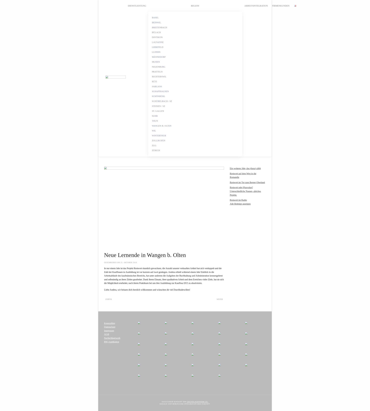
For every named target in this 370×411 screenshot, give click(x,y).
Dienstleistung (137, 6)
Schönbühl (158, 96)
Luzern (156, 52)
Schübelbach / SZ (162, 101)
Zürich (156, 150)
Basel (155, 17)
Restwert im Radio (238, 200)
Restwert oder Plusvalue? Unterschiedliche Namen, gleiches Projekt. (245, 191)
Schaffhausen (160, 91)
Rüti (154, 81)
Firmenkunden (280, 6)
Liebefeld (157, 47)
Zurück (108, 299)
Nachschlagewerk (112, 338)
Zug (154, 145)
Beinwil (156, 22)
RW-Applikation (111, 342)
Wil (154, 131)
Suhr (155, 116)
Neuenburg (158, 67)
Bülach (156, 32)
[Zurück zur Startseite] (115, 78)
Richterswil (159, 76)
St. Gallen (158, 111)
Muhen (156, 62)
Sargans (157, 86)
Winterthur (159, 135)
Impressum (109, 330)
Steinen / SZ (158, 106)
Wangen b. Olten (161, 126)
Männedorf (159, 57)
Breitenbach (159, 27)
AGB (106, 334)
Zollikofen (158, 140)
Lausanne (158, 42)
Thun (155, 121)
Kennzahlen (109, 323)
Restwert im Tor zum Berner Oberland (247, 182)
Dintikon (157, 37)
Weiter (220, 299)
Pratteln (157, 72)
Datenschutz (109, 327)
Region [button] (195, 6)
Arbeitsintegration (256, 6)
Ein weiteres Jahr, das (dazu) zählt (245, 168)
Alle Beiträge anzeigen (240, 204)
